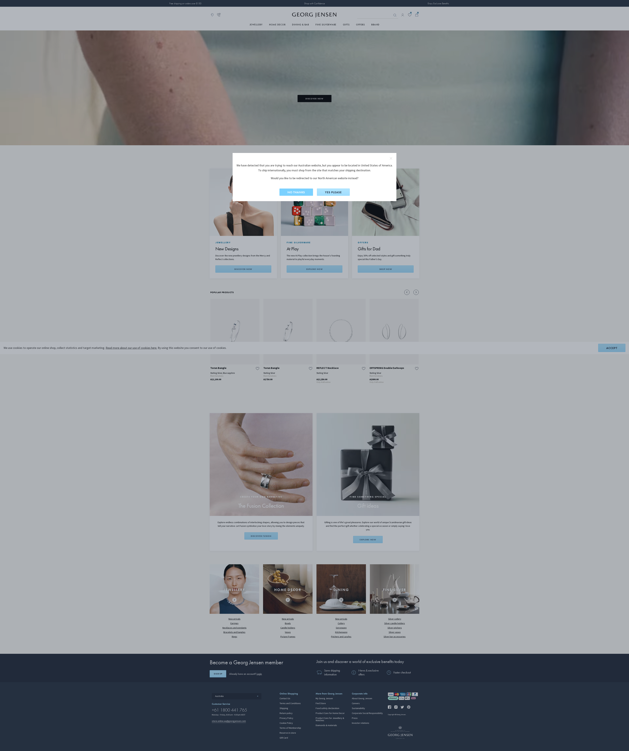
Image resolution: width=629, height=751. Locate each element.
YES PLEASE (333, 192)
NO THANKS (296, 192)
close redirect (391, 158)
